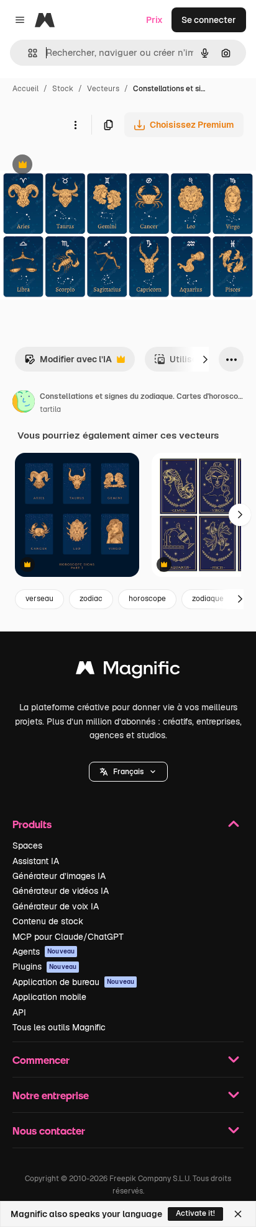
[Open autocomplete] (28, 53)
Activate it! (195, 1213)
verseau (39, 599)
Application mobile (49, 996)
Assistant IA (35, 861)
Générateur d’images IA (59, 875)
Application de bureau (73, 982)
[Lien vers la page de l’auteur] (23, 403)
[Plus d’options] (75, 124)
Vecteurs (103, 89)
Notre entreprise (50, 1095)
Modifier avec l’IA (68, 363)
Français (128, 772)
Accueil (25, 89)
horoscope (147, 599)
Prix (154, 19)
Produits (32, 824)
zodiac (91, 599)
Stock (62, 89)
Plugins (44, 966)
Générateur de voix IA (55, 906)
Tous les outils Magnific (59, 1027)
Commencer (41, 1059)
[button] (128, 772)
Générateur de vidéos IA (60, 890)
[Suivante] (205, 359)
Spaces (27, 845)
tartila (50, 409)
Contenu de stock (47, 921)
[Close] (238, 1214)
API (19, 1012)
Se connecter (208, 19)
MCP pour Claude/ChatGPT (68, 936)
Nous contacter (48, 1130)
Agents (43, 951)
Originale (82, 166)
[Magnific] (128, 670)
